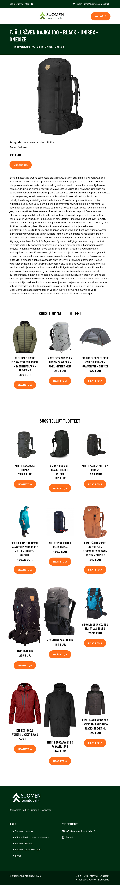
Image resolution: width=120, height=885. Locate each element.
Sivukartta (103, 879)
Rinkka (50, 142)
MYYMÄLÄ (100, 16)
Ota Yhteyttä (91, 875)
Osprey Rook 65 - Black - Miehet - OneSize (60, 469)
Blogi (18, 855)
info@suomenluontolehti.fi (96, 3)
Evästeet (104, 875)
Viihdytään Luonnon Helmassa (32, 837)
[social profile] (32, 4)
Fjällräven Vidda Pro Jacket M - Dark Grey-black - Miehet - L (95, 724)
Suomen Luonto (24, 831)
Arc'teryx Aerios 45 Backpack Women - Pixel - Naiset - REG (60, 362)
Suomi (80, 3)
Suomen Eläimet (24, 843)
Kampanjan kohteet (34, 142)
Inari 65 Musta (25, 651)
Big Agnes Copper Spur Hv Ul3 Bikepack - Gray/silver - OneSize (95, 362)
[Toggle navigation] (13, 16)
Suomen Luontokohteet (28, 849)
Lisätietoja (21, 164)
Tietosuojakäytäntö (85, 879)
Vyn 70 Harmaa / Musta (60, 640)
